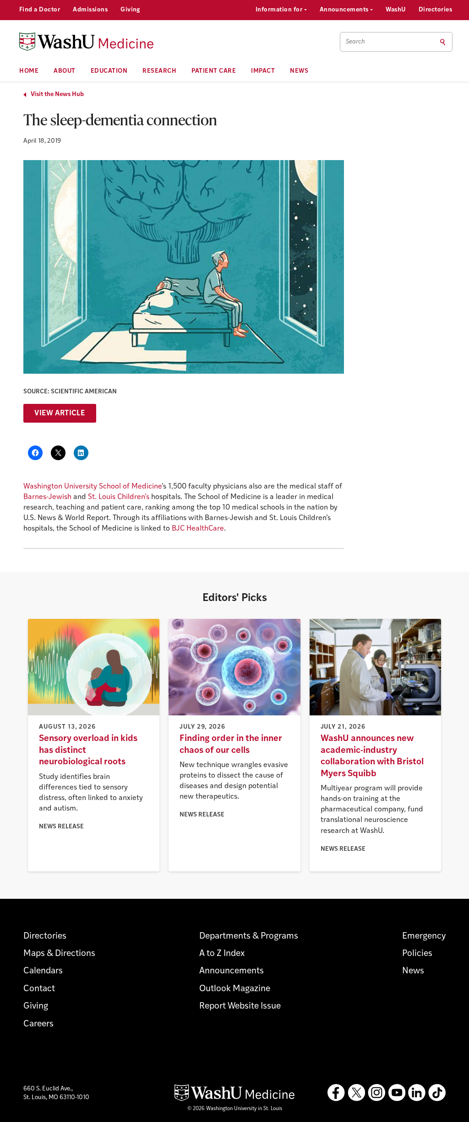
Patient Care (213, 71)
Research (159, 71)
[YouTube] (396, 1092)
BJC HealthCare (198, 528)
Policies (417, 954)
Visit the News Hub (57, 94)
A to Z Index (222, 954)
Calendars (43, 971)
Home (28, 71)
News (299, 71)
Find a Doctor (39, 10)
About (65, 71)
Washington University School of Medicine (92, 486)
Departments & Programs (248, 936)
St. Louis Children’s (118, 497)
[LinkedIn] (416, 1092)
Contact (39, 989)
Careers (38, 1024)
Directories (435, 10)
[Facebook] (336, 1092)
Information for (280, 10)
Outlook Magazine (234, 989)
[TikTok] (437, 1092)
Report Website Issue (240, 1006)
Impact (263, 71)
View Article (59, 413)
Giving (130, 10)
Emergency (424, 936)
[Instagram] (376, 1092)
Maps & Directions (59, 954)
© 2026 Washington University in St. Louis (234, 1108)
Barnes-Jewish (47, 497)
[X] (356, 1092)
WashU (395, 10)
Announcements (345, 10)
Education (109, 71)
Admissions (90, 10)
